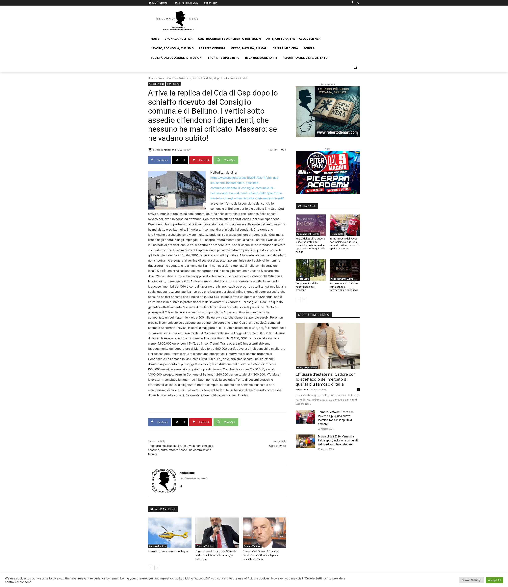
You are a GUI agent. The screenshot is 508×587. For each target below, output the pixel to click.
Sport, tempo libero (307, 367)
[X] (357, 3)
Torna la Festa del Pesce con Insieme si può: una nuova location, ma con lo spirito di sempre (344, 243)
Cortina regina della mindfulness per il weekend (307, 287)
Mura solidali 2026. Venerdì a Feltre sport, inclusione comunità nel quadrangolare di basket (338, 440)
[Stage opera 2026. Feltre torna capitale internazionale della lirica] (345, 269)
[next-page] (156, 567)
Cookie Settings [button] (471, 580)
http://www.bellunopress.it (193, 478)
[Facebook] (352, 3)
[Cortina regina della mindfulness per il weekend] (311, 269)
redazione (170, 149)
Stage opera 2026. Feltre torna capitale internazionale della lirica (344, 287)
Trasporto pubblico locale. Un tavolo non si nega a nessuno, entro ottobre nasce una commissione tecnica (180, 450)
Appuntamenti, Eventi (308, 234)
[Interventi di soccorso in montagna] (169, 532)
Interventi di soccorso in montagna (168, 551)
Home (151, 78)
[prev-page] (150, 567)
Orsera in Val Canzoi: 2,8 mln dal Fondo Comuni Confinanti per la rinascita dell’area (261, 555)
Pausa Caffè (337, 234)
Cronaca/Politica (167, 78)
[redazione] (150, 150)
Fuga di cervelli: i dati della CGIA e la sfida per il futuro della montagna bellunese (215, 555)
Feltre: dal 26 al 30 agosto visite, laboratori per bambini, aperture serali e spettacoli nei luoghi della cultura (310, 245)
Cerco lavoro (277, 446)
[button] (355, 67)
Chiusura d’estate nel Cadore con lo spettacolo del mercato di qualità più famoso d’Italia (326, 379)
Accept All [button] (494, 580)
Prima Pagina (173, 83)
